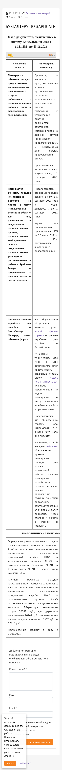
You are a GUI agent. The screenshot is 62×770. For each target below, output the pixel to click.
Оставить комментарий (38, 13)
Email (13, 708)
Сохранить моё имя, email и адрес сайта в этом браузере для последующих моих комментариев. (32, 728)
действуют (52, 446)
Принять (10, 763)
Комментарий (18, 669)
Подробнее (25, 763)
